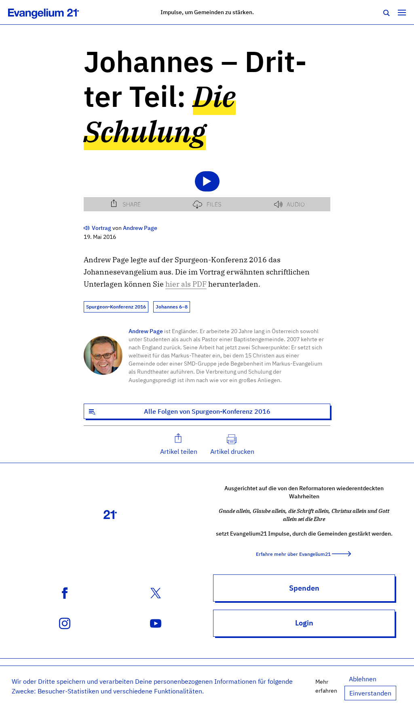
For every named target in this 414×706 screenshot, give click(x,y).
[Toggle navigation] (402, 12)
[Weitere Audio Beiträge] (87, 228)
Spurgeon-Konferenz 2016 (116, 307)
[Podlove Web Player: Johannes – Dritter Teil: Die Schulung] (207, 185)
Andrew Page (146, 331)
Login (304, 622)
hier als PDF (186, 284)
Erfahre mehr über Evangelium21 (293, 554)
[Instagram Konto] (64, 623)
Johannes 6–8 (172, 307)
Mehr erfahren (326, 686)
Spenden (304, 588)
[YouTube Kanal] (155, 623)
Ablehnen (362, 679)
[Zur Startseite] (52, 12)
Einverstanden (370, 693)
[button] (178, 444)
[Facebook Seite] (64, 592)
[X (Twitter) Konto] (155, 592)
